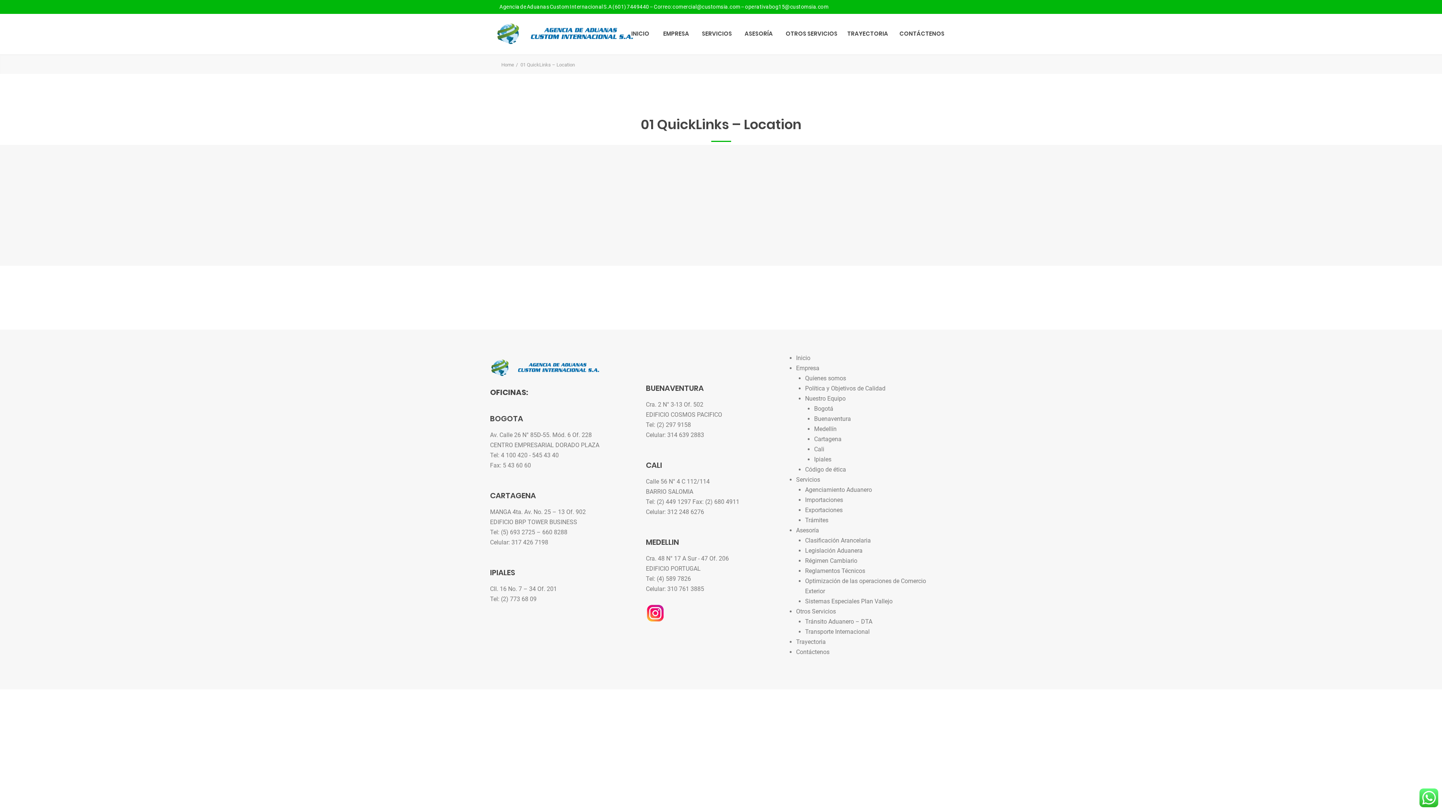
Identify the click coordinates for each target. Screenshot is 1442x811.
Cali (819, 449)
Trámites (816, 520)
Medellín (825, 429)
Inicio (640, 34)
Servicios (717, 34)
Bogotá (823, 408)
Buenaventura (832, 418)
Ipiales (822, 459)
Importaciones (824, 499)
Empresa (676, 34)
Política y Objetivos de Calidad (845, 388)
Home (507, 65)
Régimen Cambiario (831, 560)
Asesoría (759, 34)
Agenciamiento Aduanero (838, 489)
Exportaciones (824, 510)
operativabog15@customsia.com (786, 7)
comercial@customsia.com (707, 7)
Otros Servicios (811, 34)
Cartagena (828, 439)
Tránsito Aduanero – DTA (838, 621)
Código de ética (825, 469)
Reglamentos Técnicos (835, 570)
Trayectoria (867, 34)
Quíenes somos (825, 378)
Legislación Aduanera (834, 550)
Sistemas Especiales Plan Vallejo (849, 601)
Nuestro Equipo (825, 398)
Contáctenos (921, 34)
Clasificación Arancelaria (838, 540)
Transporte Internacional (837, 631)
